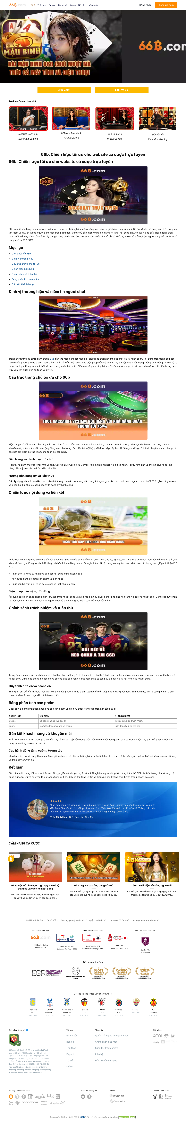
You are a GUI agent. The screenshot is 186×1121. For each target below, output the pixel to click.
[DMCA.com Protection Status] (127, 1117)
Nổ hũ (81, 5)
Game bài (62, 5)
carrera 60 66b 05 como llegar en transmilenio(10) (135, 920)
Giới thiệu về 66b (21, 253)
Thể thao (41, 5)
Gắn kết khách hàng (23, 284)
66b (52, 358)
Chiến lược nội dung (23, 268)
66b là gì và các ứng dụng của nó (93, 885)
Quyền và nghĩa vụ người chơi (111, 1035)
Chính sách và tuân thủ (24, 274)
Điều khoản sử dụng (106, 1060)
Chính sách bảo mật (106, 1041)
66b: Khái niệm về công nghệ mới (152, 885)
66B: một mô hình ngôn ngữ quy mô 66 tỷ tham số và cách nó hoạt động (35, 887)
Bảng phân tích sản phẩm (26, 279)
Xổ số (73, 5)
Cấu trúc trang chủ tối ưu (26, 263)
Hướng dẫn (92, 5)
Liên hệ (99, 1054)
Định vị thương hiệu (22, 258)
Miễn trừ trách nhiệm (106, 1047)
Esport (70, 1054)
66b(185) (51, 920)
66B (33, 5)
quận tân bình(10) (97, 920)
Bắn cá (52, 5)
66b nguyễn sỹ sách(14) (72, 920)
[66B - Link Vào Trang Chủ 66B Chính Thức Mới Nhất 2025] (18, 5)
